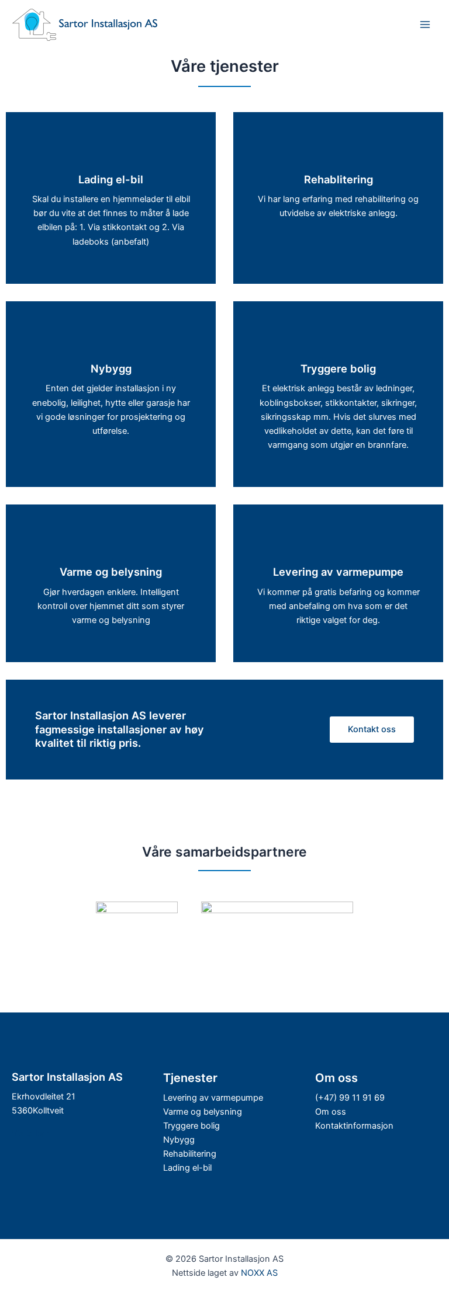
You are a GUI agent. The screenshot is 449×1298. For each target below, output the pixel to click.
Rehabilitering (189, 1154)
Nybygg (179, 1140)
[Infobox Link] (110, 203)
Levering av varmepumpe (213, 1097)
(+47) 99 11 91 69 (350, 1097)
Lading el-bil (187, 1168)
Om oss (330, 1111)
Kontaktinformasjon (354, 1125)
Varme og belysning (202, 1111)
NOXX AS (259, 1273)
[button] (372, 729)
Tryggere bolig (191, 1125)
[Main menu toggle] (425, 24)
